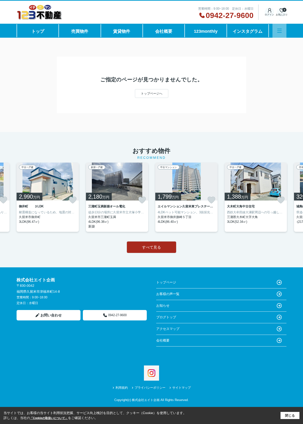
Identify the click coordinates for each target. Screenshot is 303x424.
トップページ (166, 282)
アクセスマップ (167, 329)
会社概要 (163, 31)
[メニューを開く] (279, 30)
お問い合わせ (51, 315)
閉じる (290, 415)
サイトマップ (181, 387)
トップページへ (151, 93)
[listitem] (47, 197)
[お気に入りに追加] (72, 200)
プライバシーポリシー (150, 387)
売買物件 (79, 31)
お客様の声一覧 (167, 294)
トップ (37, 31)
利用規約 (122, 387)
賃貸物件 (121, 31)
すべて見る (151, 247)
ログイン (269, 14)
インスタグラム (248, 31)
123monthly (206, 31)
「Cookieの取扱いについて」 (49, 418)
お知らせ (162, 305)
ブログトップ (166, 317)
